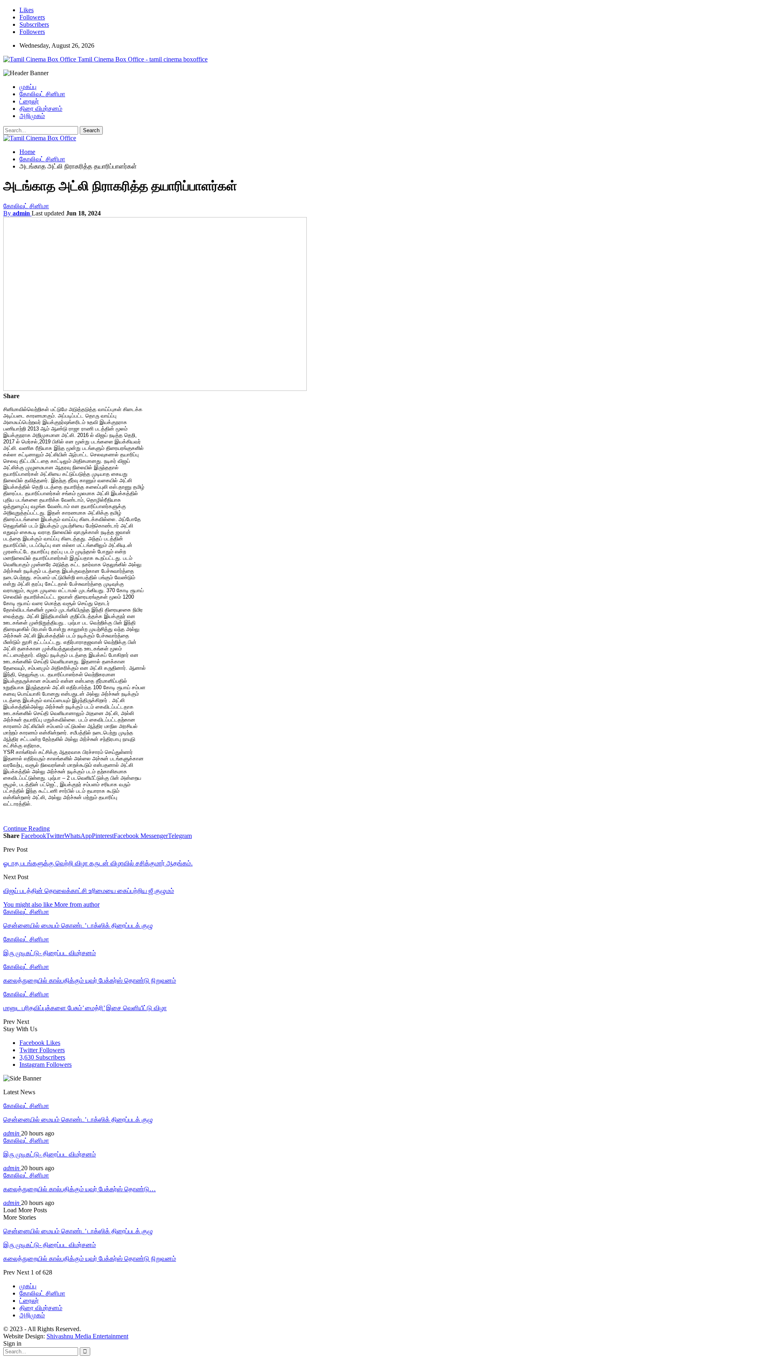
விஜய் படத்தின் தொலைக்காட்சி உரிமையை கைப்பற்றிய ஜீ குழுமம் (88, 890)
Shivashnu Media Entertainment (87, 1336)
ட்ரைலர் (29, 101)
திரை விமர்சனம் (40, 108)
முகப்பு (27, 86)
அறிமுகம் (32, 115)
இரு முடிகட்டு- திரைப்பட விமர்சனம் (49, 1154)
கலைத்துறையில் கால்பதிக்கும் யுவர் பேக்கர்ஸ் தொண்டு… (79, 1189)
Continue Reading (26, 828)
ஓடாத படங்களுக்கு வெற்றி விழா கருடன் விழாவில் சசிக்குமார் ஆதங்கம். (98, 863)
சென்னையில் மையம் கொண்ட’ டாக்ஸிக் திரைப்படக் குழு (78, 1119)
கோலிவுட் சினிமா (42, 94)
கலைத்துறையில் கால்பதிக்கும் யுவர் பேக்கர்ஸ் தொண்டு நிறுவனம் (89, 1258)
